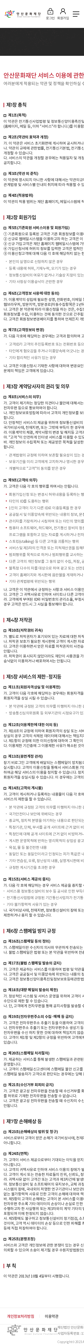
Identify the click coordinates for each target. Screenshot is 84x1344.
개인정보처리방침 (20, 1316)
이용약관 (51, 1316)
